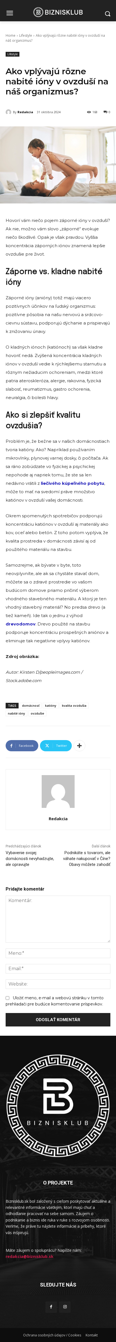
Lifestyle (25, 35)
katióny (50, 705)
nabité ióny (16, 713)
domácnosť (30, 705)
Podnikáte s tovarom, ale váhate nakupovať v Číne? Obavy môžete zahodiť (86, 858)
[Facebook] (51, 1307)
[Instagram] (64, 1307)
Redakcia (25, 112)
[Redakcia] (9, 112)
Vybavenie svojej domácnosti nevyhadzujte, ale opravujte (30, 858)
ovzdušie (37, 713)
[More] (79, 745)
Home (10, 35)
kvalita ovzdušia (74, 705)
